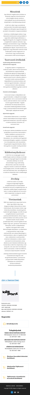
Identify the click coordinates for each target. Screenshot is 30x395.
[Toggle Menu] (17, 2)
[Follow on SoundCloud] (27, 2)
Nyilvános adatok (10, 386)
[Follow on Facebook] (20, 2)
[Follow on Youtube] (24, 2)
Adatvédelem (19, 386)
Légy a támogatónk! (10, 280)
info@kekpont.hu (12, 324)
